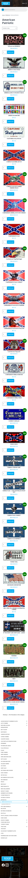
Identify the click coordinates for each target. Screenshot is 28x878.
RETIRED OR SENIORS (6, 811)
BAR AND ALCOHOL (5, 725)
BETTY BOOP (4, 729)
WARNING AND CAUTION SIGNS (9, 835)
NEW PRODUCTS (5, 786)
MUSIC (2, 781)
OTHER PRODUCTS (5, 795)
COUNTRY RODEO (5, 739)
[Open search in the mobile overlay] (14, 9)
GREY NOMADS (4, 754)
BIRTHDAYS (4, 732)
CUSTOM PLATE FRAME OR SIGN (8, 741)
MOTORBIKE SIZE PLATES (7, 777)
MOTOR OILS (4, 775)
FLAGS (2, 750)
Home (3, 15)
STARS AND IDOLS (5, 822)
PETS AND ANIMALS (6, 806)
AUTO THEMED (4, 723)
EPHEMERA (3, 743)
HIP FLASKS (4, 759)
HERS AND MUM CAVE (6, 756)
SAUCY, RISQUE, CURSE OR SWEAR (9, 815)
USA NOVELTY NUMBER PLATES (8, 831)
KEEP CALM (3, 768)
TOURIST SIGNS (5, 824)
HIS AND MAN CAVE (5, 761)
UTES (2, 833)
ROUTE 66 (3, 813)
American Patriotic (7, 802)
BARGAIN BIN (4, 727)
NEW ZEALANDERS (5, 788)
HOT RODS (3, 765)
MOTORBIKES (4, 779)
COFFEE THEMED (5, 736)
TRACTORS (3, 826)
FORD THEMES (4, 752)
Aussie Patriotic (6, 804)
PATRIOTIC (8, 15)
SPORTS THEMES (5, 820)
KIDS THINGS (4, 772)
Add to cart (10, 52)
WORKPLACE (4, 838)
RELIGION (3, 808)
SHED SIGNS (4, 818)
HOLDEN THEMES (5, 763)
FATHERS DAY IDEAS (6, 745)
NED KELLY (3, 784)
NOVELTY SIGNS (5, 791)
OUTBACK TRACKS (5, 797)
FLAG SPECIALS (5, 748)
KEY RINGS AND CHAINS (7, 770)
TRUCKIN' (3, 828)
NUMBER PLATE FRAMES (6, 793)
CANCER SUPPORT (5, 734)
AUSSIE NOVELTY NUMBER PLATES (9, 721)
